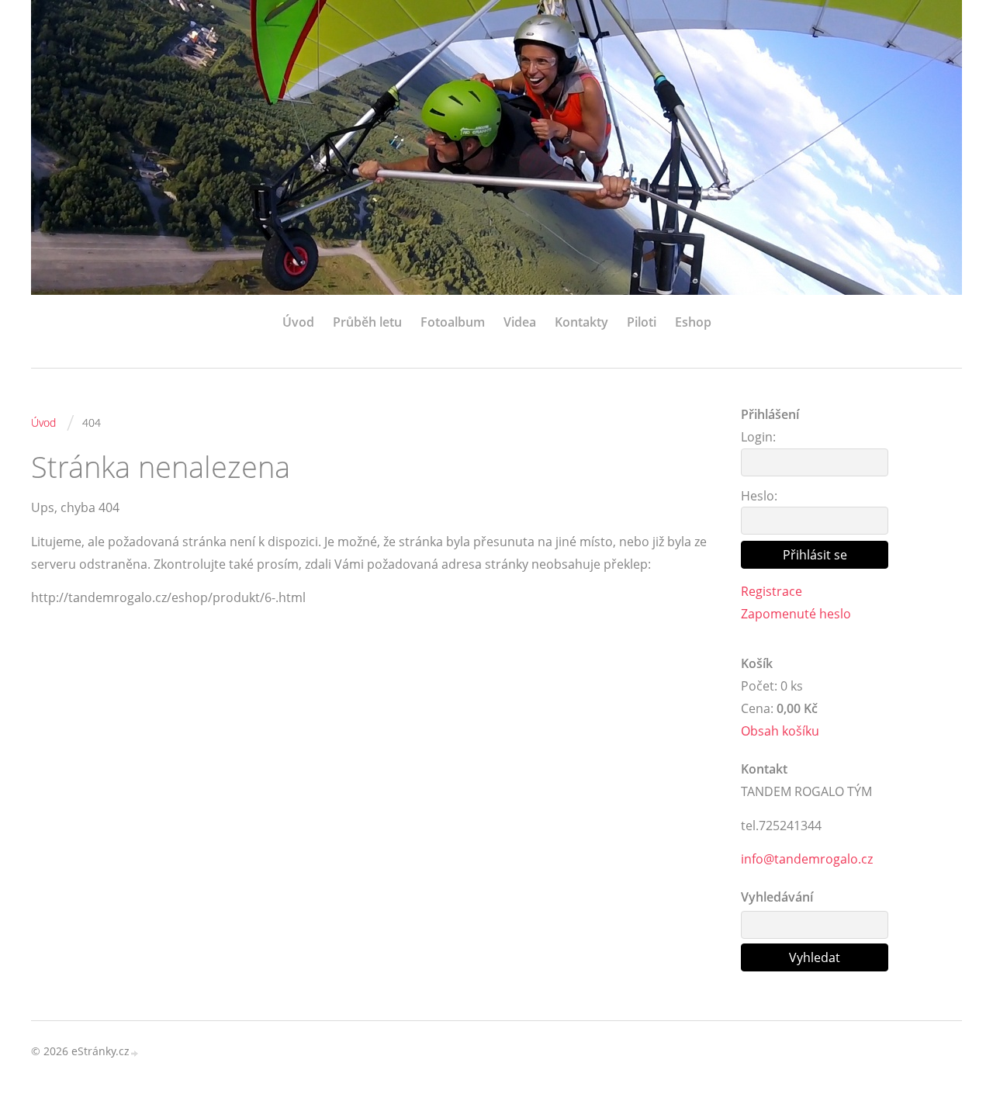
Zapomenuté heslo (796, 613)
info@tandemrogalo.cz (807, 858)
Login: (758, 436)
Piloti (641, 322)
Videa (519, 322)
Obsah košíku (780, 730)
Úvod (298, 322)
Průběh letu (367, 322)
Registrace (771, 591)
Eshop (693, 322)
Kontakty (581, 322)
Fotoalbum (452, 322)
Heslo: (759, 495)
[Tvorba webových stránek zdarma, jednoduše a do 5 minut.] (135, 1052)
